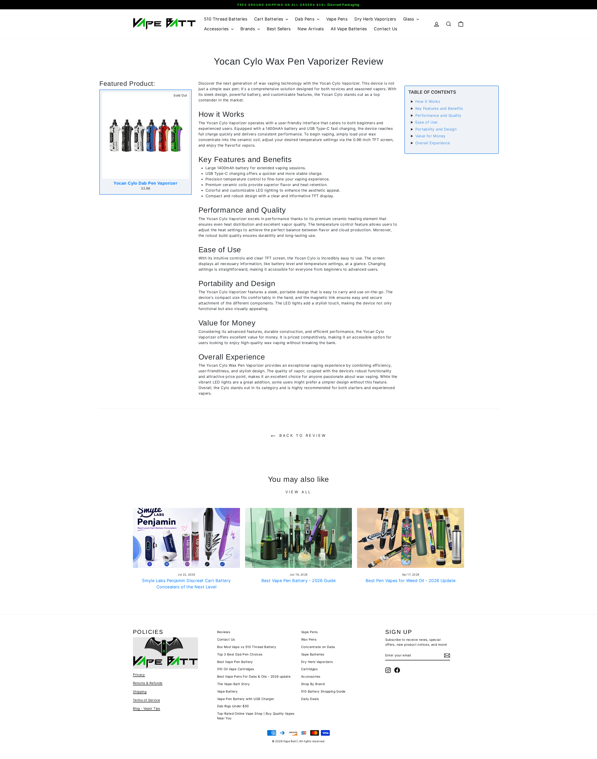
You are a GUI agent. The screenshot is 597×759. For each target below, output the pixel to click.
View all (298, 492)
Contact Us (385, 28)
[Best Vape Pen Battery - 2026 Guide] (298, 538)
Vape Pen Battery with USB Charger (245, 699)
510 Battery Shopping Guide (323, 691)
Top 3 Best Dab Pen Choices (240, 654)
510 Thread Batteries (225, 19)
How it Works (427, 101)
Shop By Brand (313, 684)
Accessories (217, 28)
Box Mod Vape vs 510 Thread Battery (246, 647)
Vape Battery (227, 691)
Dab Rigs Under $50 (233, 706)
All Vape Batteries (349, 28)
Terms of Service (146, 700)
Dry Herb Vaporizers (375, 19)
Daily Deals (310, 699)
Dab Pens (305, 19)
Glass (409, 19)
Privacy (139, 674)
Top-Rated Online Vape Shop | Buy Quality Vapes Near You (256, 716)
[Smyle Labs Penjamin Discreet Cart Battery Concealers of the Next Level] (186, 538)
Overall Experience (432, 143)
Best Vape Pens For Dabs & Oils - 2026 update (254, 676)
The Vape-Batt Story (233, 684)
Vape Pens (337, 19)
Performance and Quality (438, 115)
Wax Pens (308, 639)
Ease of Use (426, 122)
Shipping (139, 691)
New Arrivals (311, 28)
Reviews (223, 632)
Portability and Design (436, 129)
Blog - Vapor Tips (146, 708)
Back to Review (301, 435)
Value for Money (430, 136)
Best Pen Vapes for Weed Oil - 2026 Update (410, 580)
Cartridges (309, 669)
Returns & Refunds (148, 683)
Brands (248, 28)
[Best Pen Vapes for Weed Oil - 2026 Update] (410, 538)
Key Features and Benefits (439, 108)
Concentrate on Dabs (318, 647)
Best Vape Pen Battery (235, 662)
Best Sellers (279, 28)
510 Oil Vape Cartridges (235, 669)
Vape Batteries (312, 654)
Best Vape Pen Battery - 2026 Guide (298, 580)
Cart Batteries (269, 19)
